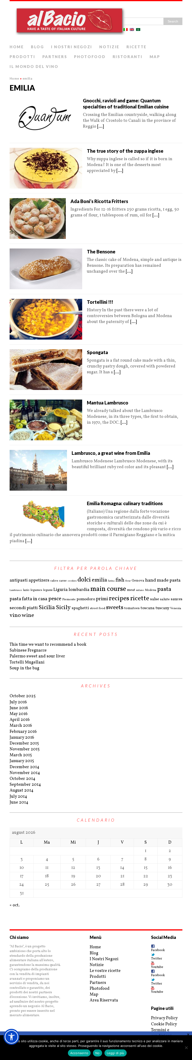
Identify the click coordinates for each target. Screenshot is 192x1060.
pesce (54, 599)
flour (128, 580)
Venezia (175, 608)
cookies (72, 580)
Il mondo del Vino (34, 66)
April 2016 (20, 720)
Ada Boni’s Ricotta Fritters (99, 201)
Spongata (97, 352)
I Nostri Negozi (71, 46)
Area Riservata (104, 1000)
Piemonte (69, 599)
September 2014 (25, 785)
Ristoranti (128, 56)
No (97, 1053)
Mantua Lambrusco (107, 402)
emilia (99, 580)
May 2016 (19, 714)
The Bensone (101, 251)
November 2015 (25, 749)
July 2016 (18, 702)
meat (131, 590)
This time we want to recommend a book (48, 645)
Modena (150, 590)
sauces (176, 599)
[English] (132, 29)
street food (97, 608)
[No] (186, 1047)
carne (63, 581)
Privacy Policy (164, 1018)
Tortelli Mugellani (27, 662)
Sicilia (47, 608)
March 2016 (21, 726)
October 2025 (23, 696)
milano (140, 590)
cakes (54, 581)
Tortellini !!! (100, 302)
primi (102, 599)
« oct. (15, 905)
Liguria (60, 590)
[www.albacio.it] (96, 21)
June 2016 (19, 708)
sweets (114, 607)
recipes (119, 598)
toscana (147, 608)
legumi (47, 590)
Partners (54, 56)
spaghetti (80, 608)
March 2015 (21, 755)
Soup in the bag (24, 668)
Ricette (136, 46)
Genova (138, 580)
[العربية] (138, 29)
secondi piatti (24, 608)
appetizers (39, 580)
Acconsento (79, 1053)
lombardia (79, 590)
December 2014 (24, 767)
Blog (37, 46)
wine (28, 615)
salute (165, 599)
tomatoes (132, 608)
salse (154, 599)
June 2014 (19, 802)
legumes (36, 590)
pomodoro (86, 599)
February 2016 (23, 732)
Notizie (109, 46)
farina (111, 580)
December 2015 (24, 743)
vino (15, 615)
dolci (84, 580)
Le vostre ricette (105, 971)
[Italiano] (125, 29)
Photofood (89, 56)
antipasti (19, 580)
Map (155, 56)
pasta (164, 589)
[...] (100, 127)
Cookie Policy (164, 1024)
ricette (139, 598)
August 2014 (21, 790)
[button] (11, 1037)
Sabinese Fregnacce (28, 650)
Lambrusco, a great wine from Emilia (111, 453)
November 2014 (25, 773)
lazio (26, 590)
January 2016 (22, 738)
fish (119, 580)
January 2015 (22, 761)
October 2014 (22, 779)
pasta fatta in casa (28, 599)
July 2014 (18, 797)
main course (108, 589)
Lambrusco (16, 590)
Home (17, 46)
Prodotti (22, 56)
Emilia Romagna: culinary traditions (125, 503)
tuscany (162, 608)
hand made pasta (163, 580)
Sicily (63, 608)
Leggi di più (115, 1053)
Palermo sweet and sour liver (37, 656)
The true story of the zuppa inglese (125, 151)
